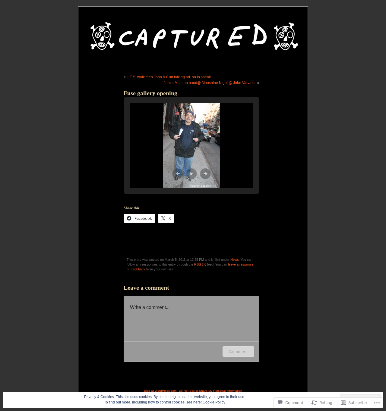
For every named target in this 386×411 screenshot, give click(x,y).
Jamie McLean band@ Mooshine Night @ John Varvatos (210, 83)
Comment (238, 351)
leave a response (240, 264)
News (234, 259)
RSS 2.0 (200, 264)
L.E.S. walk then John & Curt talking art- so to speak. (169, 77)
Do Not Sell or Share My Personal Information (210, 390)
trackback (138, 269)
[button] (177, 173)
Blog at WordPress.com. (160, 390)
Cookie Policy (214, 402)
